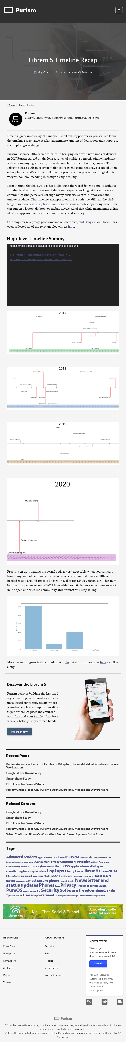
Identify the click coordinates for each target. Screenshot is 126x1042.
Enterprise (9, 953)
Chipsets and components (90, 857)
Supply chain (105, 890)
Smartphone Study (18, 778)
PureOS (14, 889)
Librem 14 (11, 876)
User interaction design (88, 895)
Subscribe (98, 964)
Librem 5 (76, 72)
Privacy (68, 884)
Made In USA (38, 876)
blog (67, 662)
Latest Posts (26, 105)
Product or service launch (91, 885)
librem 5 (91, 870)
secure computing (32, 890)
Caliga (89, 222)
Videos (101, 895)
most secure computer (83, 876)
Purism (30, 113)
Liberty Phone (74, 871)
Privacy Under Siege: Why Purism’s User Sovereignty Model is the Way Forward (57, 789)
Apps (40, 857)
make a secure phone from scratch (44, 204)
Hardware (64, 72)
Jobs (47, 953)
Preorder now (19, 731)
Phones (46, 884)
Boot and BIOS (63, 856)
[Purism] (15, 125)
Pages (6, 975)
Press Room (9, 946)
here (71, 226)
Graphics (34, 871)
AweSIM (47, 857)
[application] (63, 275)
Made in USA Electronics (58, 876)
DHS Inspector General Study (25, 783)
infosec (42, 871)
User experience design (66, 895)
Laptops (55, 870)
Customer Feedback (29, 866)
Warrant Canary (54, 975)
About (12, 105)
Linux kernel (24, 876)
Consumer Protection (75, 861)
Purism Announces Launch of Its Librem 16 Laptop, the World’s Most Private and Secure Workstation (62, 765)
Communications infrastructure (20, 861)
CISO (110, 857)
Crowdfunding (13, 866)
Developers (9, 960)
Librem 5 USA (108, 871)
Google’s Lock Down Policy (23, 772)
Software (87, 72)
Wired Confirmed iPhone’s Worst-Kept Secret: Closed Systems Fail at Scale (54, 834)
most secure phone (43, 880)
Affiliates (8, 967)
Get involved (51, 967)
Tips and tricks (14, 895)
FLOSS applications (75, 865)
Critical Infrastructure (100, 862)
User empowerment (38, 894)
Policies (49, 960)
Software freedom (77, 890)
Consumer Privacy (47, 861)
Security (50, 889)
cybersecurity (48, 865)
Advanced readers (21, 856)
